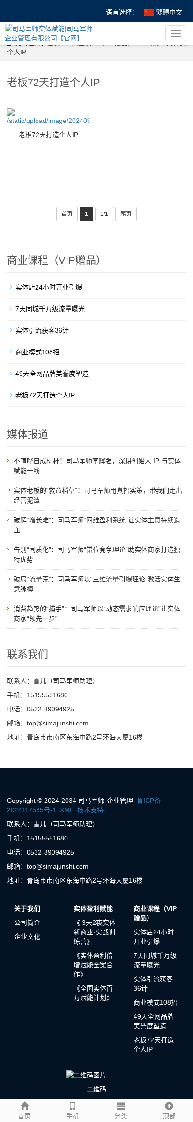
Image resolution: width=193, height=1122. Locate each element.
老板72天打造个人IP (48, 134)
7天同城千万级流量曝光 (50, 309)
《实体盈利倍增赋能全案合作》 (93, 965)
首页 (67, 214)
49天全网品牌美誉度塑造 (52, 373)
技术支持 (90, 810)
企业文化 (27, 936)
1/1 (104, 214)
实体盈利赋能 (93, 908)
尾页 (126, 214)
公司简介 (27, 922)
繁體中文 (168, 12)
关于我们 (27, 908)
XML (67, 810)
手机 (72, 1116)
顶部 (169, 1116)
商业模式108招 (37, 352)
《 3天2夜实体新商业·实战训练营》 (95, 932)
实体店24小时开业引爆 (48, 287)
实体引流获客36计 (42, 330)
